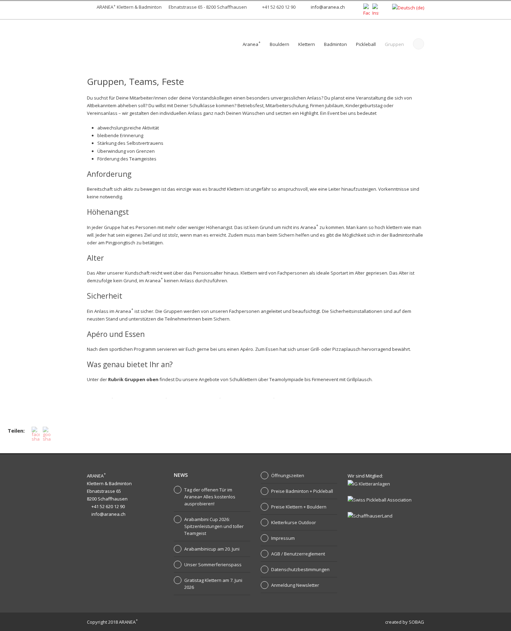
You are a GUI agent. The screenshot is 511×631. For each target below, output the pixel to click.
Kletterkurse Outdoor (293, 522)
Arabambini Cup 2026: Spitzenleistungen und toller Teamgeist (214, 526)
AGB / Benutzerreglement (298, 554)
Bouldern (279, 44)
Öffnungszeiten (287, 475)
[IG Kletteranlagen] (369, 483)
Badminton (335, 44)
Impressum (283, 538)
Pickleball (366, 44)
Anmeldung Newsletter (295, 585)
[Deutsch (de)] (408, 7)
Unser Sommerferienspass (213, 564)
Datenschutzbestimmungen (300, 569)
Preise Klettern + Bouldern (298, 507)
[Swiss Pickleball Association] (380, 499)
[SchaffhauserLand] (370, 515)
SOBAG (416, 622)
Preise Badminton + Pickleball (302, 491)
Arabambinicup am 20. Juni (212, 549)
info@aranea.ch (328, 7)
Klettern (306, 44)
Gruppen (394, 44)
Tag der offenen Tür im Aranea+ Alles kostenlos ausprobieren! (209, 497)
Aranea (252, 43)
